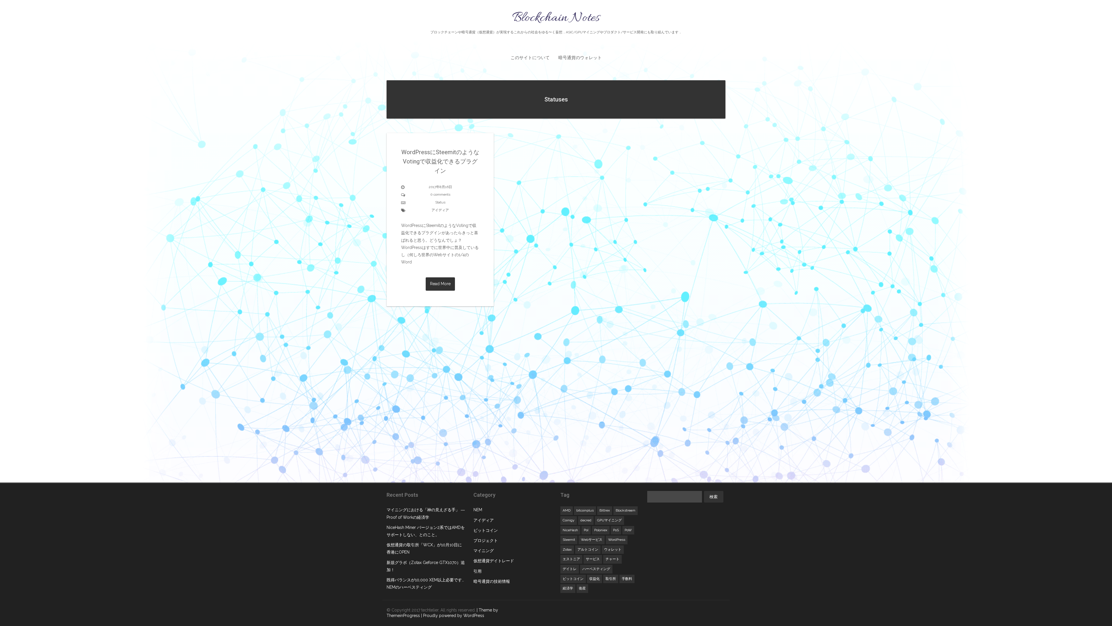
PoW (628, 530)
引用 (477, 571)
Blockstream (625, 510)
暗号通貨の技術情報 (491, 581)
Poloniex (600, 530)
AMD (566, 510)
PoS (616, 530)
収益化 (594, 579)
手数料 (627, 579)
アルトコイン (587, 549)
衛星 (582, 588)
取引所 (611, 579)
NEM (477, 509)
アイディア (440, 210)
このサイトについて (530, 57)
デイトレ (570, 569)
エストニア (571, 559)
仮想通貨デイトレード (493, 560)
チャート (612, 559)
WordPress (616, 540)
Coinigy (569, 520)
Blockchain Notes (556, 21)
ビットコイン (485, 530)
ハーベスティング (596, 569)
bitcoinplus (585, 510)
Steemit (569, 540)
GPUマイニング (609, 520)
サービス (593, 559)
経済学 (568, 588)
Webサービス (591, 540)
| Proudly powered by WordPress (452, 615)
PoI (586, 530)
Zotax (567, 549)
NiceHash (570, 530)
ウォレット (612, 549)
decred (585, 520)
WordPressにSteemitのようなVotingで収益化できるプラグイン (440, 161)
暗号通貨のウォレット (580, 57)
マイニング (483, 550)
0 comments (440, 194)
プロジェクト (485, 540)
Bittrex (604, 510)
